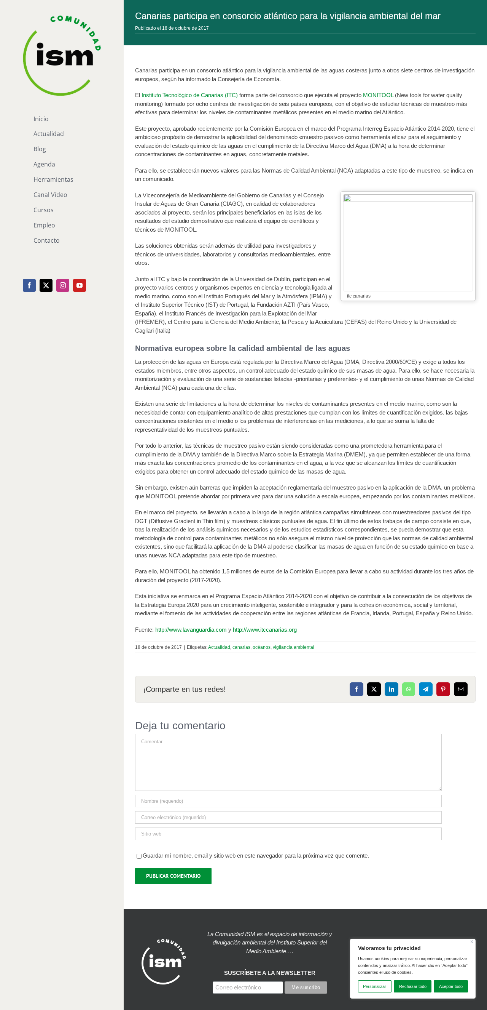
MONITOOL (378, 95)
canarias (241, 647)
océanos (262, 647)
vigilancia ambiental (293, 647)
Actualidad (219, 647)
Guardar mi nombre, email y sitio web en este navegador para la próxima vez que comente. (256, 855)
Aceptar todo (451, 986)
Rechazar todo (413, 986)
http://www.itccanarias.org (265, 629)
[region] (413, 969)
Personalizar (374, 986)
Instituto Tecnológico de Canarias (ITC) (190, 95)
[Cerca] (472, 941)
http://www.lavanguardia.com (191, 629)
